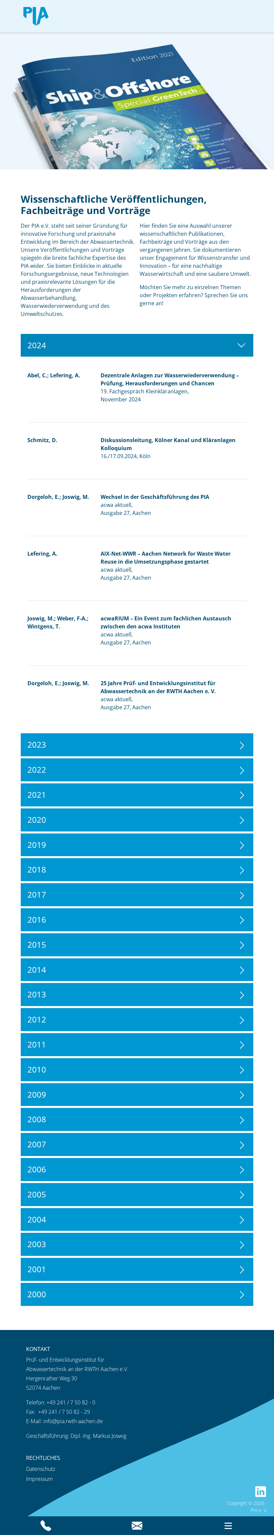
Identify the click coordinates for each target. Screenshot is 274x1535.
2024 (36, 345)
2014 (36, 969)
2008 (36, 1119)
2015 (36, 944)
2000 (36, 1294)
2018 (36, 869)
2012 (36, 1019)
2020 (36, 819)
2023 (36, 744)
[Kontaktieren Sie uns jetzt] (136, 1525)
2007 (36, 1144)
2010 (36, 1069)
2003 (36, 1244)
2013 (36, 994)
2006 (36, 1169)
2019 (36, 844)
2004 (36, 1219)
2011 (36, 1044)
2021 (36, 794)
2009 (36, 1094)
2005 (36, 1194)
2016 (36, 919)
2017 (36, 894)
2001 (36, 1269)
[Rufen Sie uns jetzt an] (45, 1525)
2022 (36, 769)
